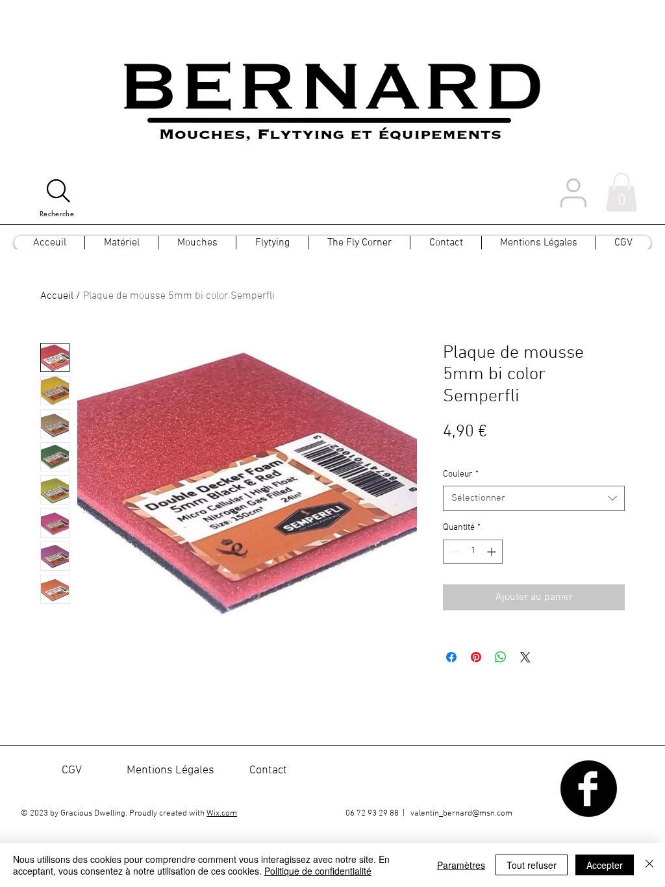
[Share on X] (525, 657)
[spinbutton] (472, 551)
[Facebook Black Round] (589, 789)
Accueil (56, 296)
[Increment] (492, 551)
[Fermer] (649, 865)
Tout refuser (532, 864)
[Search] (58, 190)
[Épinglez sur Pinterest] (476, 657)
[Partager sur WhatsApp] (500, 657)
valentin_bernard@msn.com (461, 813)
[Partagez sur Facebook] (451, 657)
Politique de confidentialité (317, 870)
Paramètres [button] (461, 864)
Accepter (604, 864)
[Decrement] (453, 551)
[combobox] (534, 498)
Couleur (461, 474)
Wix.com (222, 813)
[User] (573, 192)
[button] (621, 192)
